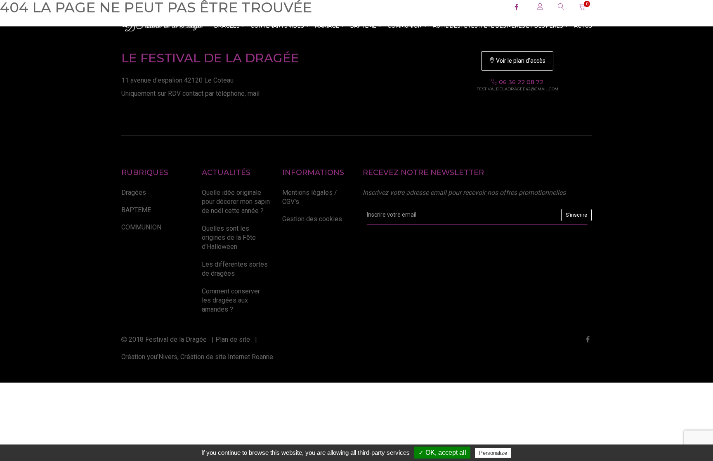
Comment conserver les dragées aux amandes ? (231, 300)
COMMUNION (404, 26)
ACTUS (583, 26)
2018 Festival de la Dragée (167, 339)
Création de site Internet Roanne (226, 357)
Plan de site (232, 339)
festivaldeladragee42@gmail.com (517, 89)
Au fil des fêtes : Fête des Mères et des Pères (498, 26)
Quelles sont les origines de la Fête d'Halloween (229, 238)
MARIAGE (327, 26)
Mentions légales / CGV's (309, 197)
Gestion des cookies (312, 219)
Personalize (493, 453)
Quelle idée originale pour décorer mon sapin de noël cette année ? (236, 202)
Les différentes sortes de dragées (235, 268)
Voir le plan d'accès (520, 60)
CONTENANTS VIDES (277, 26)
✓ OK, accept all (442, 452)
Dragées (226, 26)
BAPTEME (363, 26)
